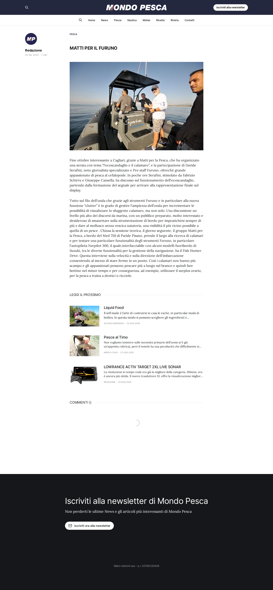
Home (91, 20)
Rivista (175, 20)
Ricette (160, 20)
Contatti (189, 20)
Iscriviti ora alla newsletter (92, 526)
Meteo (146, 20)
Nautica (131, 20)
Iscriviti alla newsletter (230, 7)
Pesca (118, 20)
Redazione (33, 50)
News (104, 20)
